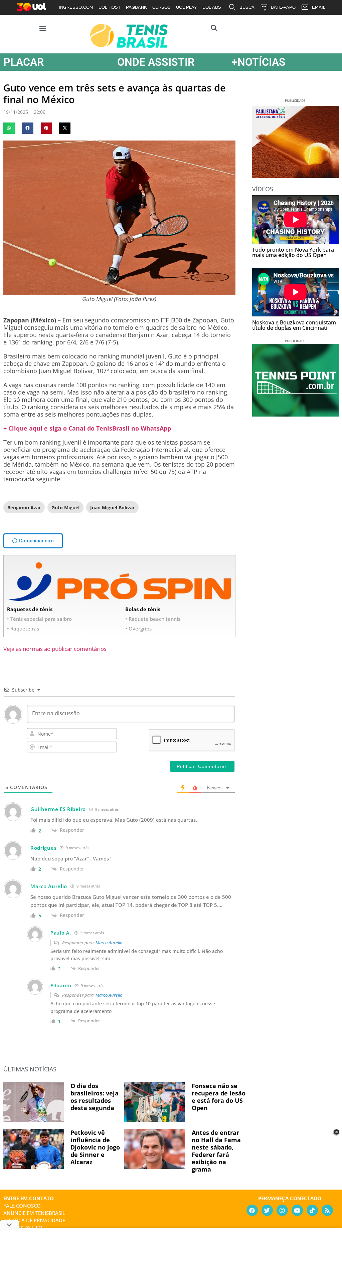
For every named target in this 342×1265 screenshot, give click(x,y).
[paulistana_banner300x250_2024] (295, 176)
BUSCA (246, 7)
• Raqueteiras (23, 628)
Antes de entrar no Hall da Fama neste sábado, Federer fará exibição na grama (216, 1150)
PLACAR (23, 62)
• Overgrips (138, 628)
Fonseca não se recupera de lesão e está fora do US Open (218, 1097)
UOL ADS (211, 7)
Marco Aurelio (109, 943)
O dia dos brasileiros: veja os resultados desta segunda (94, 1097)
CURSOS (161, 7)
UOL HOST (110, 7)
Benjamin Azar (24, 507)
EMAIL (318, 7)
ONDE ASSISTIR (155, 62)
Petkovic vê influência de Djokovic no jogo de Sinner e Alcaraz (95, 1147)
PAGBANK (136, 7)
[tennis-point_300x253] (295, 414)
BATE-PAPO (283, 7)
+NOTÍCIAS (258, 62)
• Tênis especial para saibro (39, 618)
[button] (42, 27)
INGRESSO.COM (76, 7)
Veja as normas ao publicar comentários (55, 649)
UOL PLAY (186, 7)
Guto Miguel (65, 507)
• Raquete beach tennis (152, 618)
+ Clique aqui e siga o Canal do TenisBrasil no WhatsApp (87, 428)
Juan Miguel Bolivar (112, 507)
